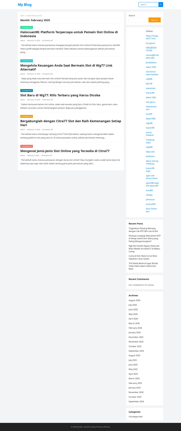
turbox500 (151, 204)
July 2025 (133, 360)
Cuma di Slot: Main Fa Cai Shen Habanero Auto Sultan (143, 257)
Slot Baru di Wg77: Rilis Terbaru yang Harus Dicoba (60, 95)
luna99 (149, 114)
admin (22, 40)
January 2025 (135, 387)
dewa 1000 (151, 67)
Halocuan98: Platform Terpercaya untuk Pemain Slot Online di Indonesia (69, 34)
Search (132, 15)
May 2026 (133, 314)
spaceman (151, 88)
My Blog (25, 4)
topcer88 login (150, 169)
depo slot (150, 151)
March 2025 (134, 378)
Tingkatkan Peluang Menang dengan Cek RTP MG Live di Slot (143, 229)
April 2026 (133, 318)
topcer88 (150, 92)
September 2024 (136, 401)
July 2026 (133, 305)
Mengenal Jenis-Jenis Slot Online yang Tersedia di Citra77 (65, 151)
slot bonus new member (152, 73)
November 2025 (136, 341)
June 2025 (133, 364)
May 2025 (133, 369)
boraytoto (150, 43)
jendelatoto (151, 62)
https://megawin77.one (152, 37)
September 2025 (136, 351)
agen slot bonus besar (152, 177)
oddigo (149, 195)
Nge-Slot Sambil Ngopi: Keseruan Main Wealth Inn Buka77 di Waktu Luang (144, 248)
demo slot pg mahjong (152, 162)
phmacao (150, 199)
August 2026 (134, 300)
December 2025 (136, 337)
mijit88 (149, 79)
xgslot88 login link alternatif (152, 184)
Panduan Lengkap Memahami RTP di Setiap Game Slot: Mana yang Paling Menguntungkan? (145, 238)
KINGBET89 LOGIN (151, 49)
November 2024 (136, 392)
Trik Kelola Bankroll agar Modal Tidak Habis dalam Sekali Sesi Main (143, 266)
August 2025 (134, 355)
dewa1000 (150, 118)
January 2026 (135, 332)
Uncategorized (27, 27)
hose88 (149, 190)
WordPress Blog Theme (92, 427)
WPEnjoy (107, 427)
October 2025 (135, 346)
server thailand (150, 133)
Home (22, 16)
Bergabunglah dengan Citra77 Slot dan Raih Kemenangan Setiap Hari (70, 123)
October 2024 (135, 397)
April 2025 (133, 374)
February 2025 (135, 383)
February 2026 (135, 328)
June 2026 (133, 309)
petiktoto (150, 156)
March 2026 (134, 323)
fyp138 (149, 83)
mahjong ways (150, 141)
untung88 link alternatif (152, 56)
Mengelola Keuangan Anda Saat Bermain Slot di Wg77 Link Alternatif (66, 67)
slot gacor (150, 102)
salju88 (149, 123)
